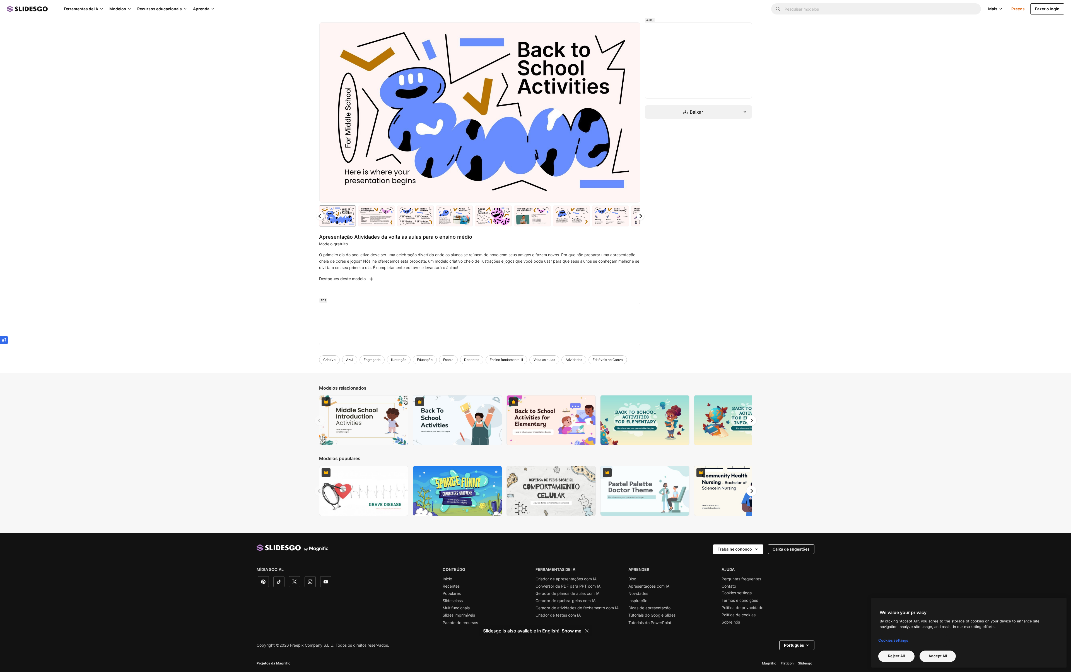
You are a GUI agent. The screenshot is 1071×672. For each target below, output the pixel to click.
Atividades (574, 360)
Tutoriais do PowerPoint (649, 622)
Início (447, 579)
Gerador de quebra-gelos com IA (565, 600)
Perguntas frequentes (741, 579)
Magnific (769, 663)
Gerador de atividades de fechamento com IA (577, 608)
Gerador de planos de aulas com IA (567, 593)
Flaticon (787, 663)
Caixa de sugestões (791, 549)
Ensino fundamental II (506, 360)
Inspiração (637, 600)
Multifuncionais (456, 608)
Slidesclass (453, 600)
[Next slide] (632, 112)
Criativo (329, 360)
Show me (571, 630)
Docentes (471, 360)
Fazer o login (1047, 8)
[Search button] (778, 8)
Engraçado (372, 360)
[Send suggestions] (4, 340)
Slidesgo (805, 663)
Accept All (937, 656)
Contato (729, 586)
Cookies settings (737, 593)
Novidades (638, 593)
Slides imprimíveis (459, 615)
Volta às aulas (544, 360)
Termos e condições (740, 600)
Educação (425, 360)
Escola (448, 360)
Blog (632, 579)
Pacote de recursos (460, 622)
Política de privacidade (742, 607)
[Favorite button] (616, 31)
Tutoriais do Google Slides (652, 615)
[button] (640, 216)
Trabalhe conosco (735, 549)
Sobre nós (731, 622)
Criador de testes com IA (558, 615)
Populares (452, 593)
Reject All (896, 656)
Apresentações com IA (648, 586)
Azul (349, 360)
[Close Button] (586, 630)
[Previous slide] (320, 421)
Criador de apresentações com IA (566, 579)
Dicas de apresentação (649, 608)
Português (794, 645)
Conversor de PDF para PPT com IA (568, 586)
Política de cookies (739, 615)
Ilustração (398, 360)
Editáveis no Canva (608, 360)
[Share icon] (630, 31)
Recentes (451, 586)
